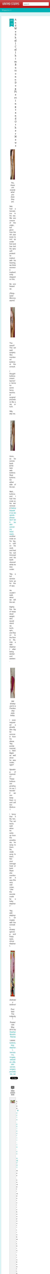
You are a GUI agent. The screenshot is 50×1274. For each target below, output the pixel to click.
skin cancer (12, 1065)
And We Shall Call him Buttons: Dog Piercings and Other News (15, 82)
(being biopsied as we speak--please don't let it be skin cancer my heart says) (12, 521)
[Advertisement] (29, 57)
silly (13, 1062)
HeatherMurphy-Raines (13, 1034)
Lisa (16, 1104)
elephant (13, 1048)
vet (14, 1074)
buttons (12, 1042)
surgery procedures (12, 1071)
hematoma (13, 1053)
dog (12, 1045)
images (12, 1057)
